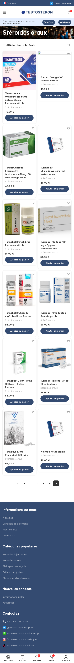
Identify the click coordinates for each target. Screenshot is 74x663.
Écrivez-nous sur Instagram (22, 639)
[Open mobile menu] (4, 12)
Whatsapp (65, 22)
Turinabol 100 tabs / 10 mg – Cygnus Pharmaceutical (53, 245)
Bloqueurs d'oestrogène (16, 578)
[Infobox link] (60, 3)
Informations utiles (13, 597)
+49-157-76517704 (17, 621)
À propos (8, 517)
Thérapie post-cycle (14, 566)
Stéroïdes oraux (13, 107)
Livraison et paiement (15, 523)
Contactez (9, 535)
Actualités (8, 602)
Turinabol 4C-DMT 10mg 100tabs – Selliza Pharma (18, 384)
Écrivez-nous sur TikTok (20, 645)
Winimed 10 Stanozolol (52, 451)
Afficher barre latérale (20, 45)
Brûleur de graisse (13, 572)
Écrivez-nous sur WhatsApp (23, 633)
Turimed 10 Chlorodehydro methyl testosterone (52, 171)
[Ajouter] (33, 54)
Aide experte (10, 529)
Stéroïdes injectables (15, 554)
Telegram (48, 22)
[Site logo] (37, 12)
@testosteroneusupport (21, 627)
